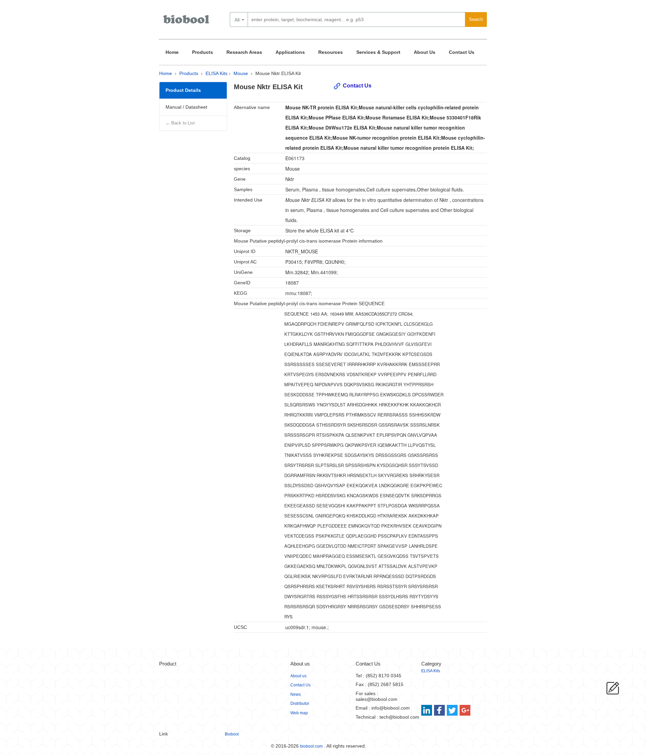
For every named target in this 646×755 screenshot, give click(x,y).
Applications (290, 52)
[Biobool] (186, 22)
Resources (330, 52)
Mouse (241, 73)
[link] (427, 710)
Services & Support (378, 52)
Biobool (232, 734)
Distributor (299, 703)
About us (298, 676)
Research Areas (244, 52)
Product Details (183, 90)
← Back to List (180, 122)
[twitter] (452, 710)
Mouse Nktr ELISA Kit (278, 73)
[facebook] (440, 710)
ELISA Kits (216, 73)
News (295, 694)
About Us (424, 52)
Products (202, 52)
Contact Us (461, 52)
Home (172, 52)
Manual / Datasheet (186, 107)
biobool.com (311, 746)
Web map (299, 713)
